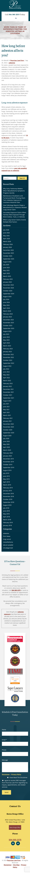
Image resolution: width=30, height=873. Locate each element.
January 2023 (7, 352)
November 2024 (8, 288)
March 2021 (7, 415)
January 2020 (7, 456)
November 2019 (8, 462)
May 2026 (6, 236)
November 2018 (8, 496)
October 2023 (7, 325)
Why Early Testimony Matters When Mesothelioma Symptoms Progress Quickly (14, 191)
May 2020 (6, 444)
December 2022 (8, 354)
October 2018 (7, 499)
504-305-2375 (14, 14)
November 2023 (8, 323)
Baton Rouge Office (15, 827)
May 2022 (6, 375)
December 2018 (8, 493)
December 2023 (8, 320)
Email (4, 740)
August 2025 (7, 262)
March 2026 (7, 241)
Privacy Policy (16, 774)
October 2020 (7, 430)
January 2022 (7, 386)
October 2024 (7, 291)
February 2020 (8, 453)
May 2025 (6, 270)
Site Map (16, 865)
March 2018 (7, 520)
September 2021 (8, 398)
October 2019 (7, 465)
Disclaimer (6, 774)
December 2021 (8, 389)
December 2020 (8, 424)
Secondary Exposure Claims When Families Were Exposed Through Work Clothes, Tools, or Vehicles (14, 215)
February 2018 (8, 522)
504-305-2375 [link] (16, 590)
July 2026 (6, 230)
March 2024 (7, 311)
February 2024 (8, 314)
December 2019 (8, 459)
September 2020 (8, 433)
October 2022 (7, 360)
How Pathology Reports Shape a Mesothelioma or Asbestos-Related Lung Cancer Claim (15, 207)
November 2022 (8, 357)
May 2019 (6, 479)
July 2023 (6, 334)
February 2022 (8, 383)
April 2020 (6, 447)
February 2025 (8, 279)
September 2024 (8, 294)
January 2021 (7, 421)
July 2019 (6, 473)
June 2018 (6, 511)
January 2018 (7, 525)
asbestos (12, 63)
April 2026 (6, 239)
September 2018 (8, 502)
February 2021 (8, 418)
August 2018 (7, 505)
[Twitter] (18, 843)
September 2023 (8, 328)
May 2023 (6, 340)
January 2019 (7, 491)
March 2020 (7, 450)
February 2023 (8, 349)
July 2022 (6, 369)
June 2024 (6, 302)
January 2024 (7, 317)
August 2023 (7, 331)
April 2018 (6, 517)
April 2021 (6, 412)
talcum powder (8, 545)
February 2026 (8, 244)
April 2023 (6, 343)
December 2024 (8, 285)
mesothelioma (8, 542)
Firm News (6, 536)
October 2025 (7, 256)
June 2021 (6, 407)
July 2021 (6, 404)
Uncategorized (8, 548)
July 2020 (6, 438)
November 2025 (8, 253)
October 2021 (7, 395)
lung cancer (7, 539)
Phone (4, 750)
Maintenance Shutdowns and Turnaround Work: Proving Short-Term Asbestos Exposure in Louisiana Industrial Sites (14, 199)
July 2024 (6, 299)
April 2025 (6, 273)
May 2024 (6, 305)
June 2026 (6, 233)
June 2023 (6, 337)
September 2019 (8, 467)
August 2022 (7, 366)
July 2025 (6, 265)
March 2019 (7, 485)
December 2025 (8, 250)
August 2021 (7, 401)
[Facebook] (13, 843)
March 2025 (7, 276)
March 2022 (7, 380)
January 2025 (7, 282)
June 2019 (6, 476)
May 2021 (6, 409)
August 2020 (7, 436)
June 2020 (6, 441)
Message (5, 760)
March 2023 (7, 346)
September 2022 (8, 363)
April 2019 (6, 482)
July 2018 (6, 508)
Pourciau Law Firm (17, 60)
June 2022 (6, 372)
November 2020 (8, 427)
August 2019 (7, 470)
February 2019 (8, 488)
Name (4, 730)
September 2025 (8, 259)
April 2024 (6, 308)
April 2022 (6, 378)
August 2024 (7, 296)
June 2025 (6, 267)
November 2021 (8, 392)
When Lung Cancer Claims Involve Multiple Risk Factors (14, 221)
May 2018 (6, 514)
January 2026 (7, 247)
